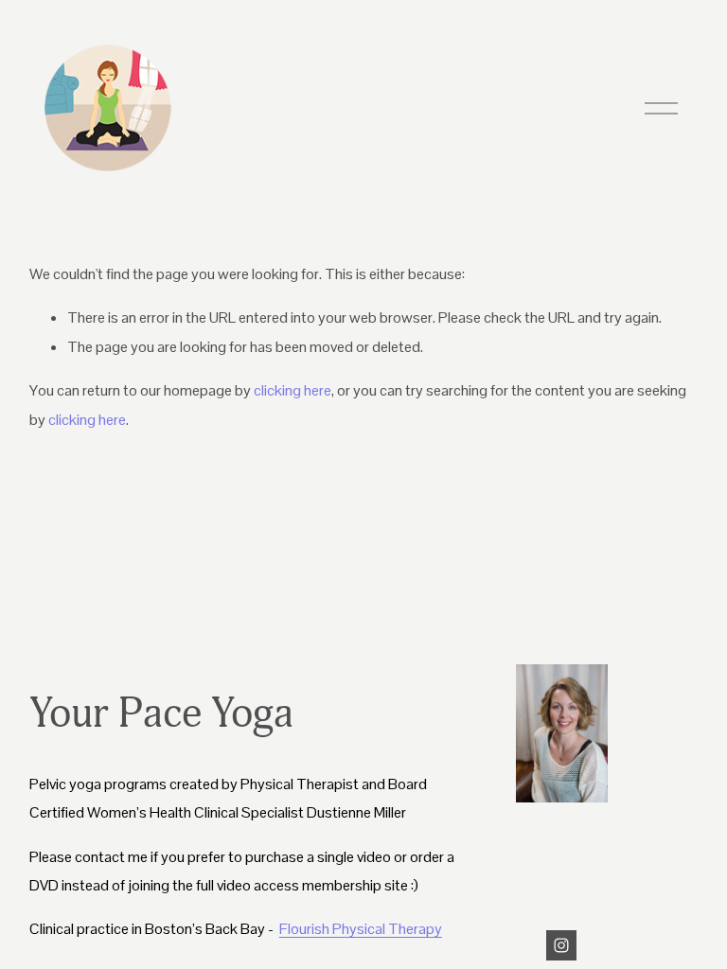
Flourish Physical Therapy (360, 929)
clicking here (292, 390)
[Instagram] (561, 945)
